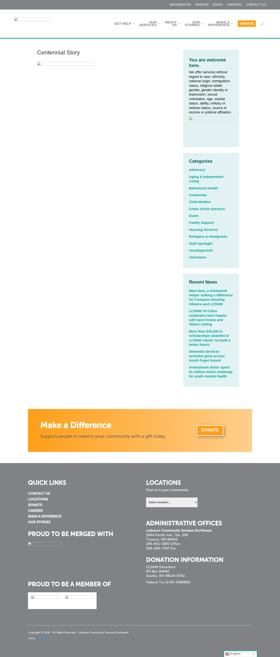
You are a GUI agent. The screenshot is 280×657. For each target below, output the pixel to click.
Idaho (217, 4)
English (235, 653)
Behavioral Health (203, 188)
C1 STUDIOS (42, 638)
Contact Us (256, 4)
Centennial (197, 195)
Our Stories (192, 23)
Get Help (122, 24)
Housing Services (203, 230)
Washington (180, 4)
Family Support (201, 223)
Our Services (148, 23)
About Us (171, 23)
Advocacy (197, 170)
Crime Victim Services (207, 209)
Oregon (202, 4)
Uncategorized (201, 250)
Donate (247, 24)
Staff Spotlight (200, 244)
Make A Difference (219, 23)
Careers (234, 4)
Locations (38, 499)
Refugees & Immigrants (208, 236)
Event (193, 216)
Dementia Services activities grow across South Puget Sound (207, 356)
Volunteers (197, 257)
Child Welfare (200, 202)
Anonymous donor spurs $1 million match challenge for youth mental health (211, 371)
